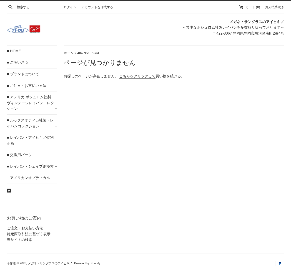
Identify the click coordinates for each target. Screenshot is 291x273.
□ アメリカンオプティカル (28, 178)
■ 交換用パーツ (19, 155)
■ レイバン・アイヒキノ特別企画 (30, 140)
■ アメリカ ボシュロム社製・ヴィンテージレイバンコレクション (32, 103)
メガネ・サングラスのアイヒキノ (50, 263)
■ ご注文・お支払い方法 (26, 86)
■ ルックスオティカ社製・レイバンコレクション (32, 123)
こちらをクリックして (137, 76)
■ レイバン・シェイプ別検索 (32, 166)
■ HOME (14, 51)
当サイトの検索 (19, 240)
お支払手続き (274, 7)
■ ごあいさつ (17, 62)
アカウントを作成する (97, 7)
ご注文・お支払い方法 (25, 228)
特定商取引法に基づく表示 (28, 234)
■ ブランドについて (23, 74)
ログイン (70, 7)
